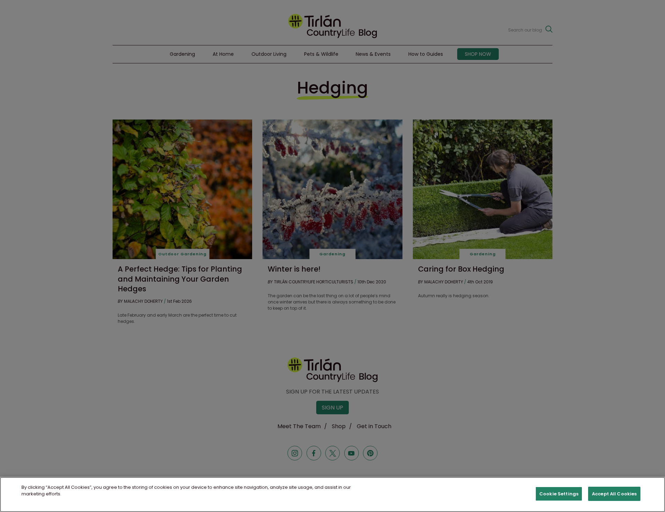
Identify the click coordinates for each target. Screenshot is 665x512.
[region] (332, 494)
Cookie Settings (558, 494)
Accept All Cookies (614, 494)
